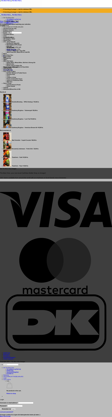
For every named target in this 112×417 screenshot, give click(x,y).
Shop (1, 21)
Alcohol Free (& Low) (9, 28)
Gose (8, 76)
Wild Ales (9, 82)
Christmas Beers (8, 34)
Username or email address (9, 403)
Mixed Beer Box (8, 55)
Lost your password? (6, 412)
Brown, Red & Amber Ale (14, 65)
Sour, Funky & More (9, 71)
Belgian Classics (8, 30)
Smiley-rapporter (8, 359)
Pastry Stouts (11, 86)
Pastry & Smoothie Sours (14, 79)
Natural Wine (7, 56)
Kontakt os (6, 356)
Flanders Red (11, 74)
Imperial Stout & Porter (14, 84)
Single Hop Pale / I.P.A (13, 49)
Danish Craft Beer (8, 37)
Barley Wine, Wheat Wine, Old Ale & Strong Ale (21, 62)
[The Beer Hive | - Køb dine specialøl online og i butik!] (10, 0)
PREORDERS (7, 68)
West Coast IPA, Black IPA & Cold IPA (18, 52)
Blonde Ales (10, 64)
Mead (5, 53)
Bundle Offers (7, 33)
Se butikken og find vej (14, 19)
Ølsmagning (7, 58)
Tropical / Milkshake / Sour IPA (16, 50)
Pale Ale (9, 46)
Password (3, 406)
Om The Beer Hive (8, 17)
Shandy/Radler (8, 70)
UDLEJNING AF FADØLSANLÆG (13, 27)
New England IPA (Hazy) (14, 44)
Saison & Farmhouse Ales (15, 80)
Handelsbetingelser (13, 22)
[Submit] (4, 366)
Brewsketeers (7, 31)
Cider (5, 36)
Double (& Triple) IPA (13, 43)
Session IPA (10, 47)
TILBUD (5, 87)
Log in (13, 409)
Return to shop (11, 393)
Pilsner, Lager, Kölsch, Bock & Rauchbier (16, 67)
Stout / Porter (7, 83)
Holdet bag (6, 353)
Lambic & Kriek (11, 77)
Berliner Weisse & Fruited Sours (16, 73)
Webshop (6, 25)
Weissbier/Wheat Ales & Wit (11, 89)
